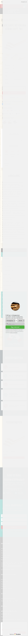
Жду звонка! (15, 327)
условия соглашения (13, 332)
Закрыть (23, 2)
